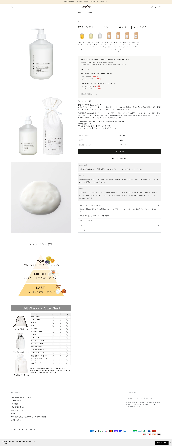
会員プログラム (17, 410)
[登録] (159, 398)
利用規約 (14, 404)
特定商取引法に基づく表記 (21, 397)
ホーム (79, 21)
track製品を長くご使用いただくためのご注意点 (28, 417)
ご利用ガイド (16, 400)
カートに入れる (119, 151)
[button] (12, 7)
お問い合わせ (16, 420)
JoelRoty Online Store (23, 430)
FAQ (13, 413)
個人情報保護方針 (18, 407)
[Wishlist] (156, 7)
